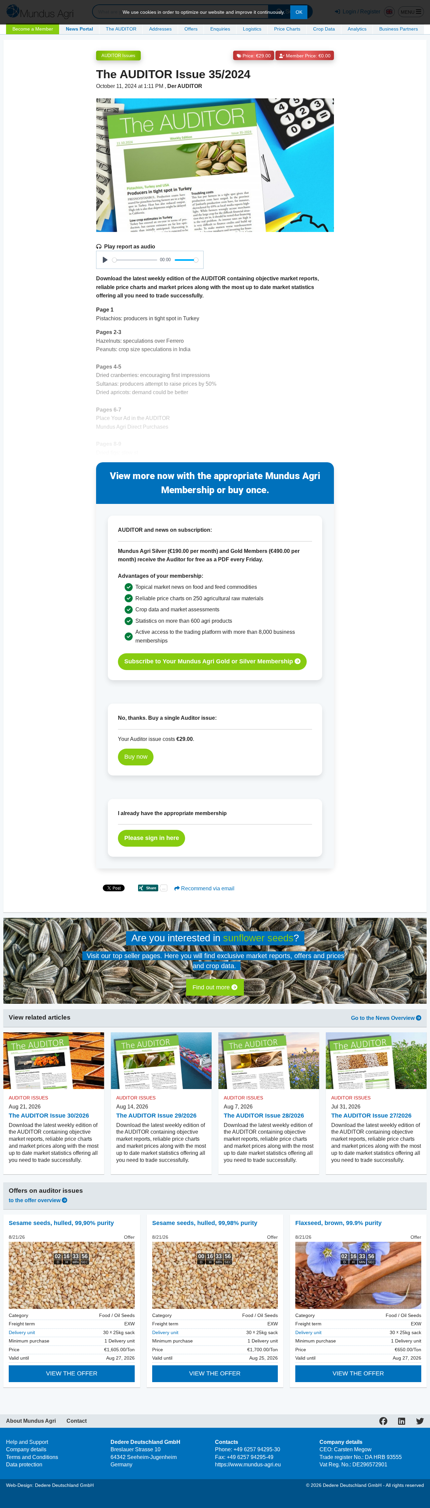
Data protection (24, 1464)
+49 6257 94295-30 (256, 1449)
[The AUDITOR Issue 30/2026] (53, 1060)
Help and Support (27, 1442)
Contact (77, 1421)
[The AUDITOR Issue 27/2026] (376, 1060)
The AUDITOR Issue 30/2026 (49, 1115)
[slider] (134, 260)
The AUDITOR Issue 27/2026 (371, 1115)
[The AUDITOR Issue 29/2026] (161, 1060)
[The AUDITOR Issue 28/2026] (268, 1060)
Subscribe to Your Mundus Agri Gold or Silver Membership (209, 661)
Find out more (211, 987)
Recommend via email (207, 888)
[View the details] (72, 1275)
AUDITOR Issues (118, 55)
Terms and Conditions (32, 1457)
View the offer (71, 1373)
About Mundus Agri (31, 1421)
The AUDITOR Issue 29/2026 (156, 1115)
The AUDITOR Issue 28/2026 (264, 1115)
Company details (26, 1449)
